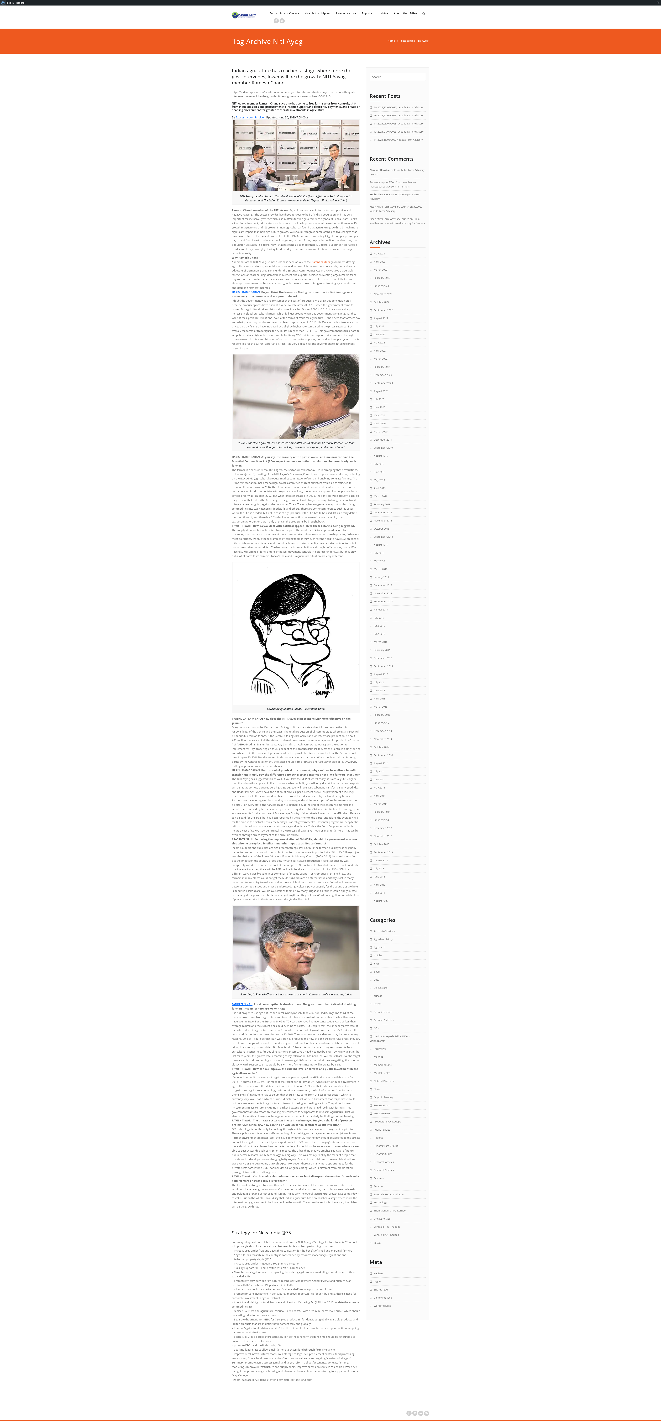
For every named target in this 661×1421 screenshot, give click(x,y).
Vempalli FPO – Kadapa (387, 1226)
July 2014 (379, 771)
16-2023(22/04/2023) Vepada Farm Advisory (398, 115)
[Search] (423, 13)
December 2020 (383, 375)
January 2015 (381, 722)
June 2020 (379, 407)
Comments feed (383, 1297)
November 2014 (383, 739)
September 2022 (383, 310)
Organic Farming (383, 1097)
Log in (377, 1281)
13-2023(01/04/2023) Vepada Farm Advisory (398, 131)
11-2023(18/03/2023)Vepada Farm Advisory (398, 139)
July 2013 (379, 868)
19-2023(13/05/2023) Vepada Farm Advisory (398, 107)
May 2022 (379, 342)
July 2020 (379, 399)
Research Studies (384, 1170)
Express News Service (250, 117)
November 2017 (383, 593)
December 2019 (383, 439)
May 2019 (379, 480)
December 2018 (383, 512)
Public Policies (382, 1129)
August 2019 (381, 455)
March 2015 (380, 706)
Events (377, 1004)
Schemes (379, 1178)
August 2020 (381, 391)
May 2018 (379, 561)
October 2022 (381, 302)
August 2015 (381, 674)
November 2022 (383, 294)
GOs (376, 1028)
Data (376, 979)
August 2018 (381, 544)
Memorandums (383, 1065)
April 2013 (380, 884)
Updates (383, 13)
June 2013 (379, 876)
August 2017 (381, 609)
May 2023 (379, 253)
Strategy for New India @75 (261, 1232)
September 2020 (383, 383)
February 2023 (382, 277)
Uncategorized (382, 1218)
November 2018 (383, 520)
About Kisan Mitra (405, 13)
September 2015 (383, 666)
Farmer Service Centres (284, 13)
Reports (367, 13)
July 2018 (379, 553)
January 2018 (381, 577)
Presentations (382, 1105)
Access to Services (384, 931)
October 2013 (381, 844)
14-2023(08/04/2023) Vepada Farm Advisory (398, 123)
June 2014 (379, 779)
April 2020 (380, 423)
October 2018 (381, 528)
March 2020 (380, 431)
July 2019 (379, 464)
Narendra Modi (321, 262)
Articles (378, 955)
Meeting (378, 1056)
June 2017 (379, 625)
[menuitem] (3, 3)
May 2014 (379, 787)
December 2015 (383, 658)
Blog (376, 963)
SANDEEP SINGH (242, 1004)
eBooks (378, 995)
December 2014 (383, 731)
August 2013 (381, 860)
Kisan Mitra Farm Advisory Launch (389, 206)
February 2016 (382, 650)
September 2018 (383, 536)
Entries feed (381, 1289)
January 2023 (381, 286)
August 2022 (381, 318)
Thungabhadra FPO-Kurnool (390, 1210)
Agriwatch (379, 947)
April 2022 (380, 350)
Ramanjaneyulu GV (381, 182)
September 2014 (383, 755)
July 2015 (379, 682)
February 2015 (382, 714)
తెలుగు (377, 1243)
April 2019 (380, 488)
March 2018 (380, 569)
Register (378, 1273)
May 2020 (379, 415)
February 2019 (382, 504)
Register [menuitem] (20, 2)
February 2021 (382, 366)
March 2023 (380, 269)
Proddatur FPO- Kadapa (387, 1121)
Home (391, 40)
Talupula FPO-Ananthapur (389, 1194)
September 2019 (383, 447)
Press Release (382, 1113)
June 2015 (379, 690)
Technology (380, 1202)
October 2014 (381, 747)
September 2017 (383, 601)
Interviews (380, 1048)
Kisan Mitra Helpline (317, 13)
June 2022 (379, 334)
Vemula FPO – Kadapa (386, 1234)
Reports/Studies (383, 1154)
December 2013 (383, 828)
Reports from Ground (386, 1145)
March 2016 (380, 642)
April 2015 (380, 698)
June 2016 (379, 633)
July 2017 (379, 617)
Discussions (380, 987)
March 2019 (380, 496)
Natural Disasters (384, 1081)
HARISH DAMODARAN (246, 292)
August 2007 (381, 900)
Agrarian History (383, 939)
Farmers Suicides (384, 1020)
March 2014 (380, 803)
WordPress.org (382, 1305)
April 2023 (380, 261)
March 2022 (380, 358)
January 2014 (381, 820)
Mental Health (382, 1073)
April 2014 (380, 795)
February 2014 (382, 811)
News (377, 1089)
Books (377, 971)
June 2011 (379, 892)
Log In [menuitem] (10, 2)
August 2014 (381, 763)
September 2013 (383, 852)
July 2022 (379, 326)
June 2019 (379, 472)
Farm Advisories (346, 13)
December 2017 (383, 585)
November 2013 (383, 836)
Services (378, 1186)
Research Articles (384, 1162)
